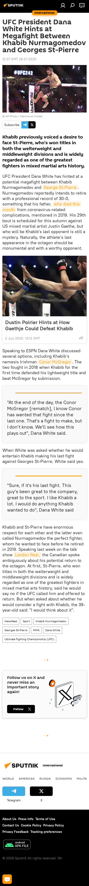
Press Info (25, 819)
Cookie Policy (31, 825)
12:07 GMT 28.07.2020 (19, 59)
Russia (45, 778)
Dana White (52, 630)
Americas (27, 778)
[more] (81, 338)
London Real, (27, 554)
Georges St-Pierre (16, 630)
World (8, 778)
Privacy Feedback (15, 832)
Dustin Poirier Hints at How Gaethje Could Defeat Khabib (39, 325)
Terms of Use (45, 819)
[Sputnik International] (14, 7)
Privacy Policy (53, 825)
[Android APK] (17, 845)
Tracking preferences (46, 832)
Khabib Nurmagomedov (51, 621)
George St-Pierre (60, 187)
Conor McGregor (55, 362)
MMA (36, 630)
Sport (26, 621)
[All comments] (7, 879)
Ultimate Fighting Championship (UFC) (29, 639)
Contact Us (10, 825)
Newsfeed (11, 621)
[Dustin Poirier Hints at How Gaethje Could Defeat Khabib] (44, 286)
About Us (9, 819)
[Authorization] (63, 5)
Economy (64, 778)
